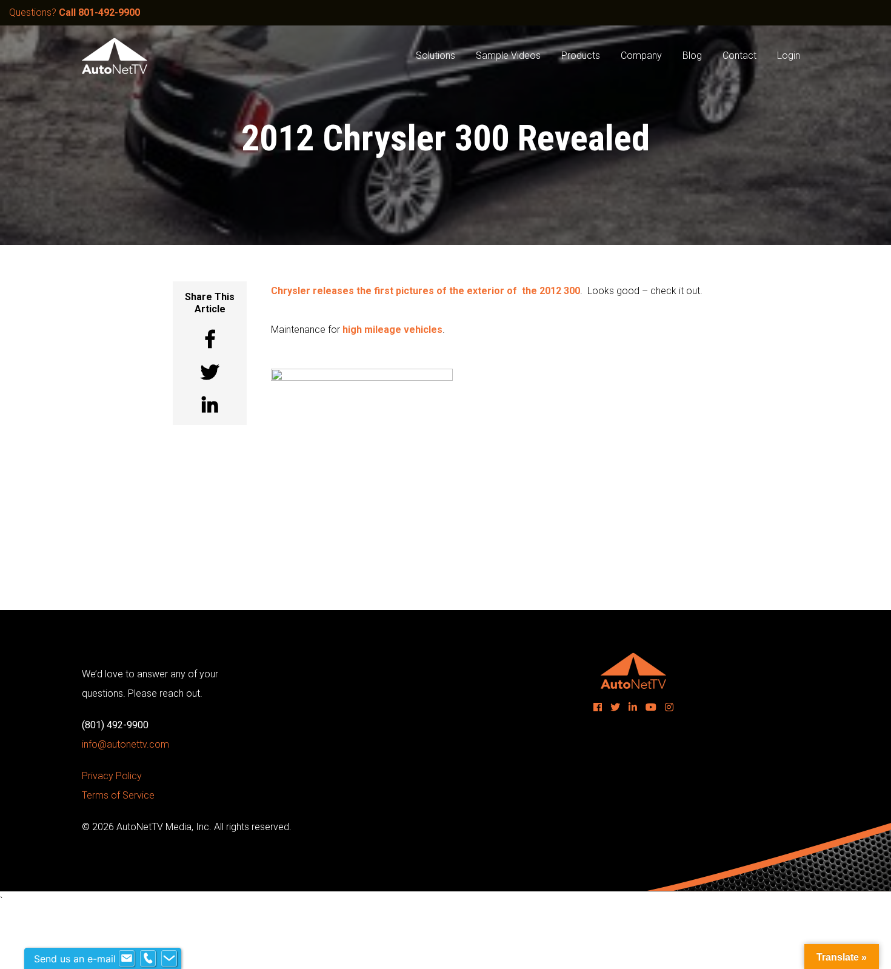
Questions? (74, 12)
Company (641, 55)
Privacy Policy (112, 776)
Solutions (435, 55)
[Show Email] (127, 958)
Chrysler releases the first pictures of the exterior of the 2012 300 (425, 291)
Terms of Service (118, 795)
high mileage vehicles (392, 329)
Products (580, 55)
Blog (692, 55)
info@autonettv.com (125, 744)
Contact (739, 55)
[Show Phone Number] (148, 958)
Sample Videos (508, 55)
